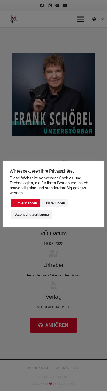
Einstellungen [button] (54, 203)
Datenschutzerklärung (31, 214)
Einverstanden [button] (25, 203)
